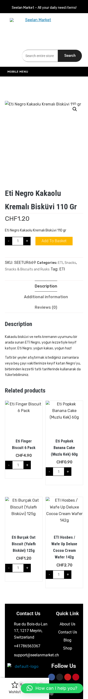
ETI (60, 263)
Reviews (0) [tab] (46, 307)
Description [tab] (46, 286)
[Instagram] (59, 677)
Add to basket (54, 241)
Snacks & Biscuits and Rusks (27, 269)
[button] (74, 109)
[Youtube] (67, 677)
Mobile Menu (17, 71)
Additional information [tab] (46, 297)
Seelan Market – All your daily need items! (44, 8)
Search (70, 55)
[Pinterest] (75, 677)
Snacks (70, 263)
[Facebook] (51, 677)
